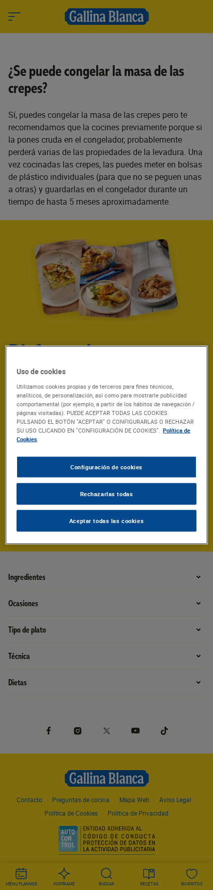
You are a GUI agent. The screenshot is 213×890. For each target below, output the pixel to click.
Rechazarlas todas (106, 494)
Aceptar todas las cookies (106, 520)
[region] (106, 445)
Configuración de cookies (106, 467)
